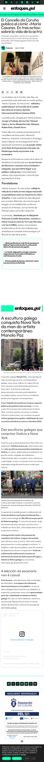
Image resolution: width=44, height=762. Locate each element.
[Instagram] (16, 2)
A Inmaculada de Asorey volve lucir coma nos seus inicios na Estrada (21, 262)
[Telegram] (27, 2)
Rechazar (17, 758)
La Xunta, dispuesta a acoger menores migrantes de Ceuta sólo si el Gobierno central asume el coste (19, 254)
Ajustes (27, 758)
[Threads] (32, 2)
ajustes (23, 754)
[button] (2, 92)
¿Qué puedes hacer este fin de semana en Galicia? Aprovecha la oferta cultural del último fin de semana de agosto (21, 245)
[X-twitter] (11, 2)
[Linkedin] (22, 2)
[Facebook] (6, 2)
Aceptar (6, 758)
